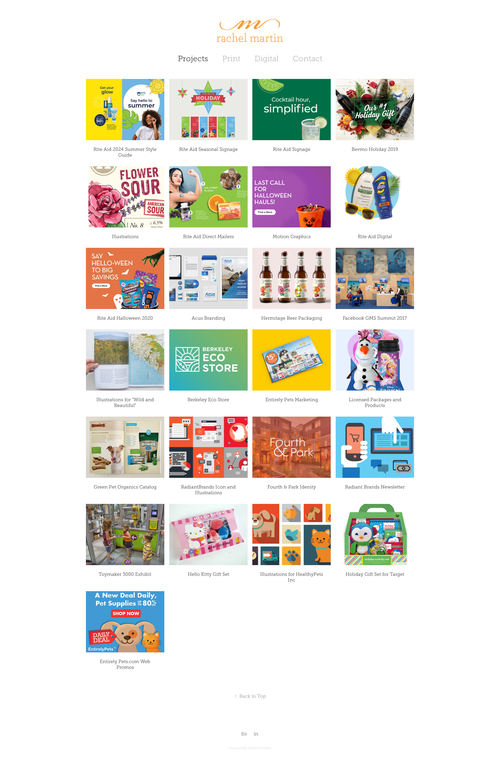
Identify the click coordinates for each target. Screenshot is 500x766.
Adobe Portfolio (259, 748)
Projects (193, 58)
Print (231, 58)
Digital (266, 58)
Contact (307, 58)
